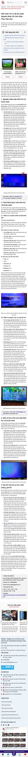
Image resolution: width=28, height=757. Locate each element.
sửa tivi (6, 525)
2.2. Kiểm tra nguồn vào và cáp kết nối (14, 46)
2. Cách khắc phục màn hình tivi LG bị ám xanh (14, 38)
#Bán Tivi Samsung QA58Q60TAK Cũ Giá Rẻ (20, 73)
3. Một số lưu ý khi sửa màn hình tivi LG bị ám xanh (14, 49)
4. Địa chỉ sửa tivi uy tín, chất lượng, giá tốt (14, 52)
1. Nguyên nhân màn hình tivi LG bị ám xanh (14, 35)
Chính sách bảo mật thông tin (8, 711)
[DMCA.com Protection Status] (7, 666)
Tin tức (8, 6)
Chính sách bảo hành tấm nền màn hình (11, 718)
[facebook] (1, 725)
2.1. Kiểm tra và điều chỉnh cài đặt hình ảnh (14, 42)
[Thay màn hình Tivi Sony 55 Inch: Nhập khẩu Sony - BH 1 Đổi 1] (10, 615)
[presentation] (1, 69)
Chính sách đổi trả (5, 705)
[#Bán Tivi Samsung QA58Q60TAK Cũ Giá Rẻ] (20, 64)
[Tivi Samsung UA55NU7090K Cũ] (7, 64)
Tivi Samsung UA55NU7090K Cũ (7, 72)
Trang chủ (3, 6)
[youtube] (14, 737)
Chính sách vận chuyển (7, 708)
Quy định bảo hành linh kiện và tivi (9, 714)
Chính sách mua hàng (6, 701)
